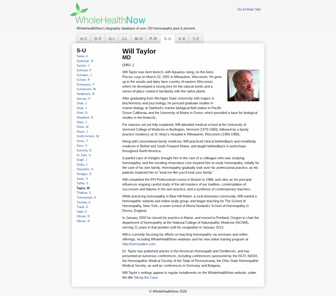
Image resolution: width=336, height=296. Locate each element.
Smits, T (82, 141)
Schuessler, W (86, 89)
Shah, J (82, 103)
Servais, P (84, 98)
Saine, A (82, 56)
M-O (139, 39)
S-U (167, 39)
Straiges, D (84, 174)
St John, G (84, 155)
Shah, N (82, 112)
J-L (125, 39)
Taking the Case (146, 277)
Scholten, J (84, 75)
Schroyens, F (85, 84)
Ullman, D (83, 216)
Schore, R (83, 79)
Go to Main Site (249, 9)
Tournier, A (84, 202)
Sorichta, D (84, 150)
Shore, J (82, 131)
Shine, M (82, 127)
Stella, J (82, 164)
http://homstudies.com (138, 244)
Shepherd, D (85, 117)
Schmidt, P (84, 70)
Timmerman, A (86, 197)
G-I (112, 39)
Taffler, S (82, 183)
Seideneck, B (85, 94)
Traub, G (82, 207)
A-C (84, 39)
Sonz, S (82, 145)
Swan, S (82, 178)
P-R (153, 39)
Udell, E (82, 211)
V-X (182, 39)
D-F (98, 39)
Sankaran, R (85, 61)
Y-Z (196, 39)
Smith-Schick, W (88, 136)
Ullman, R (83, 221)
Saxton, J (83, 65)
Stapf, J (82, 159)
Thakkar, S (84, 192)
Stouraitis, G (85, 169)
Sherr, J (82, 122)
